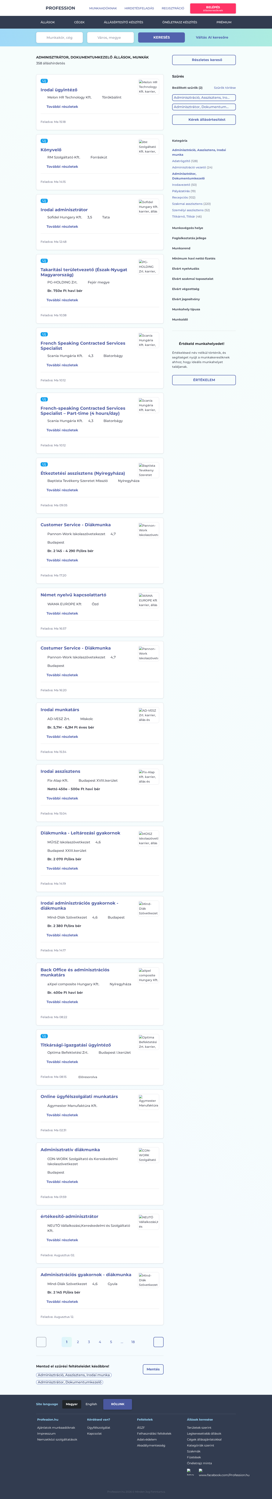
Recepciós (184, 197)
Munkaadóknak (103, 8)
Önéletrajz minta (199, 1463)
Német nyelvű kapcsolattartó (73, 594)
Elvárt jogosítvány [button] (186, 299)
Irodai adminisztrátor (64, 209)
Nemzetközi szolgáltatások (57, 1439)
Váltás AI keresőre (212, 37)
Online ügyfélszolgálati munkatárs (79, 1096)
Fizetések (194, 1457)
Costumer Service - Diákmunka (76, 648)
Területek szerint (199, 1428)
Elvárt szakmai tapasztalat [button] (192, 279)
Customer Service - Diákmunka (76, 524)
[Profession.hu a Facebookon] (224, 1473)
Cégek (79, 22)
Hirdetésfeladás (139, 8)
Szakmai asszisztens (191, 204)
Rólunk (117, 1404)
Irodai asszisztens (60, 771)
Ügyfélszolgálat (98, 1428)
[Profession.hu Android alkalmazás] (218, 1403)
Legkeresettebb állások (204, 1433)
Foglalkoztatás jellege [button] (189, 238)
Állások (48, 22)
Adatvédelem (147, 1439)
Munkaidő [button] (180, 319)
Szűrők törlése (225, 88)
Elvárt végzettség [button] (185, 289)
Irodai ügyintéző (59, 89)
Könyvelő (51, 149)
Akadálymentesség (151, 1445)
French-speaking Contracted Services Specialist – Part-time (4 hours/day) (83, 411)
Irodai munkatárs (60, 709)
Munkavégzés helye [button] (187, 228)
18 (133, 1342)
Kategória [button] (179, 141)
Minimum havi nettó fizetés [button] (193, 258)
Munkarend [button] (181, 248)
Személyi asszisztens (191, 210)
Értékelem (204, 380)
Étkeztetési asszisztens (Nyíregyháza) (83, 473)
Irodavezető (184, 185)
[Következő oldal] (158, 1342)
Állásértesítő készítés (123, 22)
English (91, 1404)
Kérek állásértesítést (206, 120)
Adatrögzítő (185, 161)
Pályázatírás (184, 191)
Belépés (213, 8)
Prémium (224, 22)
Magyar (72, 1404)
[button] (204, 97)
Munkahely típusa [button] (186, 309)
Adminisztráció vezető (192, 167)
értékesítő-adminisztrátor (69, 1216)
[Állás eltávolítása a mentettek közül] (155, 122)
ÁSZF (141, 1428)
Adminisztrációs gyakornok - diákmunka (86, 1274)
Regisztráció (173, 8)
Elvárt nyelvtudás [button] (185, 269)
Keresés (161, 37)
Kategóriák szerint (200, 1445)
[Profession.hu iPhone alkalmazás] (187, 1403)
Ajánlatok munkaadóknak (56, 1428)
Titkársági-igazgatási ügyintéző (76, 1045)
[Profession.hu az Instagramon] (193, 1473)
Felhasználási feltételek (154, 1433)
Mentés (153, 1369)
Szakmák (193, 1451)
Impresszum (46, 1433)
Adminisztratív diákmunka (70, 1149)
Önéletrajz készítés (179, 22)
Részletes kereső (207, 60)
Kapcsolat (94, 1433)
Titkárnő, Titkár (187, 216)
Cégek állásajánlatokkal (204, 1439)
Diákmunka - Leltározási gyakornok (80, 833)
